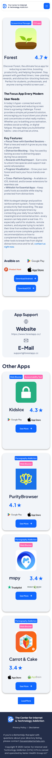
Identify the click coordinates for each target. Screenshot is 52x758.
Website (26, 329)
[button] (26, 700)
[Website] (26, 321)
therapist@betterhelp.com (32, 741)
